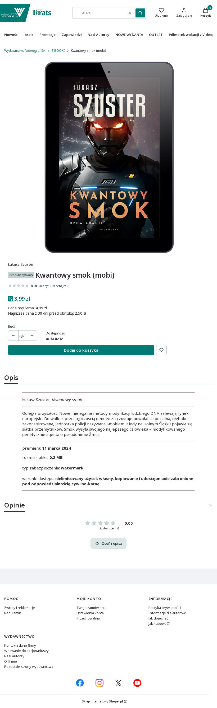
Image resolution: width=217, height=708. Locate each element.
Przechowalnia (88, 618)
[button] (140, 12)
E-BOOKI (58, 50)
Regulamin (12, 613)
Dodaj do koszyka (81, 350)
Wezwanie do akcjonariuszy (26, 650)
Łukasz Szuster (21, 264)
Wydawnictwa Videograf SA (24, 50)
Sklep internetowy (102, 701)
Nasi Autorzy (14, 656)
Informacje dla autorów (167, 613)
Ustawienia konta (90, 613)
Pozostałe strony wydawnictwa (28, 666)
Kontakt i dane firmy (20, 645)
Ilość (11, 326)
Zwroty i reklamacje (19, 607)
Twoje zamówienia (91, 607)
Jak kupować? (159, 623)
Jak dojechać (158, 618)
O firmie (10, 661)
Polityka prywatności (164, 607)
